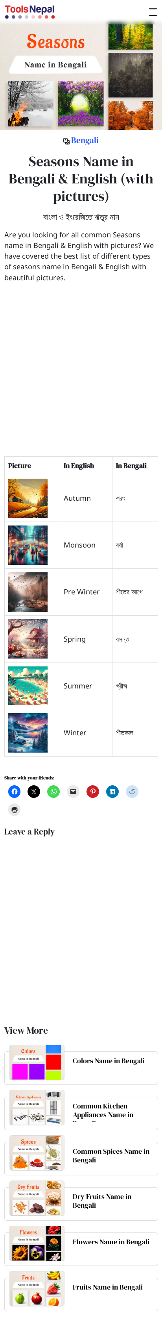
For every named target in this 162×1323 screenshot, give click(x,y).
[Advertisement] (81, 375)
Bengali (85, 140)
